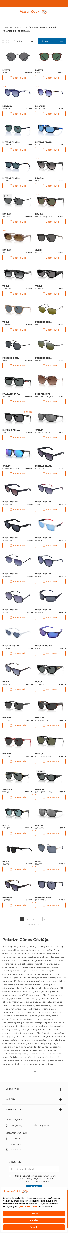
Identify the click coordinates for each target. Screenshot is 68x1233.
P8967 (11, 359)
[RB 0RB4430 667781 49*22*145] (50, 777)
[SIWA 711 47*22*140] (50, 57)
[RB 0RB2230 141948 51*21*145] (17, 741)
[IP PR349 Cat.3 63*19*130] (50, 129)
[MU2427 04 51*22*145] (17, 885)
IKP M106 (44, 647)
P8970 (44, 323)
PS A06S (11, 395)
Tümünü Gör (34, 924)
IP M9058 (11, 611)
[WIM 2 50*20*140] (17, 57)
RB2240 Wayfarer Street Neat (43, 215)
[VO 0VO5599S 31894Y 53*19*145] (17, 309)
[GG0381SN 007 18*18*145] (50, 237)
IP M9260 (44, 575)
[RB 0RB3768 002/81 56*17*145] (17, 201)
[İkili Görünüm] (7, 41)
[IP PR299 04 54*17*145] (17, 165)
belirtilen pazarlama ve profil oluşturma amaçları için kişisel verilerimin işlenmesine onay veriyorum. (35, 1178)
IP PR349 (44, 143)
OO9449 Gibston (43, 431)
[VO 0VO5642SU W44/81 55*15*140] (50, 273)
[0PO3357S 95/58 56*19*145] (50, 741)
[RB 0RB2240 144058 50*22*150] (50, 201)
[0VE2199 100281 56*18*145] (17, 777)
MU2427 (7, 898)
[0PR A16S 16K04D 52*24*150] (17, 813)
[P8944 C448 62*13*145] (50, 345)
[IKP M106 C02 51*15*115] (50, 633)
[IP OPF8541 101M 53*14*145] (50, 885)
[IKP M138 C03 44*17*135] (17, 633)
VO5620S (6, 287)
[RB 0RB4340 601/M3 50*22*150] (50, 165)
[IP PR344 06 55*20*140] (50, 525)
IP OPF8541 (44, 898)
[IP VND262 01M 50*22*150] (17, 525)
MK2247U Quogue (44, 395)
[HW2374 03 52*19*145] (17, 669)
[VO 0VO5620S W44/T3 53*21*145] (17, 273)
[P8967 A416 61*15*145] (17, 345)
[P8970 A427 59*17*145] (50, 309)
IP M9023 (44, 611)
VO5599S (6, 323)
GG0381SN (40, 251)
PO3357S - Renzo (43, 755)
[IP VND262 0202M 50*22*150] (17, 489)
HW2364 (6, 862)
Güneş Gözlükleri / (21, 27)
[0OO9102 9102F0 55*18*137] (17, 453)
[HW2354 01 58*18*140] (50, 849)
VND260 (44, 503)
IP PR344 (44, 539)
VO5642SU (40, 287)
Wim (6, 71)
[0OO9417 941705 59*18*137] (50, 813)
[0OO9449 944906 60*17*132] (50, 417)
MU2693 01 (7, 107)
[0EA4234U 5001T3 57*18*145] (17, 417)
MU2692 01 (40, 107)
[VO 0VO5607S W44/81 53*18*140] (50, 669)
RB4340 (40, 179)
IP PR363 (11, 143)
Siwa (39, 71)
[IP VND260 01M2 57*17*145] (50, 489)
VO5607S (39, 683)
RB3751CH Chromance (8, 719)
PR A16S (6, 826)
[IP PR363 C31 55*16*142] (17, 129)
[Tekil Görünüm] (3, 41)
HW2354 (39, 862)
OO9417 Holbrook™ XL (42, 826)
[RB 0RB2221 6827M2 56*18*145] (17, 237)
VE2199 (7, 790)
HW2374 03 (7, 683)
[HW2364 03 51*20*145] (17, 849)
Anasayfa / (7, 27)
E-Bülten (15, 1161)
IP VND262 (11, 503)
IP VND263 (44, 467)
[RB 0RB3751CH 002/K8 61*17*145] (17, 705)
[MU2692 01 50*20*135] (50, 93)
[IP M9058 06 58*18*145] (17, 597)
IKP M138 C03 (11, 647)
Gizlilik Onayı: (22, 1176)
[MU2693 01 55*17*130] (17, 93)
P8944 (44, 359)
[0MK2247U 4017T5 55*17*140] (50, 381)
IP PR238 (11, 575)
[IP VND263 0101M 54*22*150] (50, 453)
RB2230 (7, 755)
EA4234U (11, 431)
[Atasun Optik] (34, 11)
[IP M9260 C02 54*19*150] (50, 561)
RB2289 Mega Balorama (42, 719)
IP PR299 (11, 179)
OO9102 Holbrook (10, 467)
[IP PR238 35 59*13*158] (17, 561)
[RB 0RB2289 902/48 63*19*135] (50, 705)
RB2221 (7, 251)
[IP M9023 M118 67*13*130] (50, 597)
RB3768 (7, 215)
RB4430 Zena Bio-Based (44, 790)
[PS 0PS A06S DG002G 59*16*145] (17, 381)
